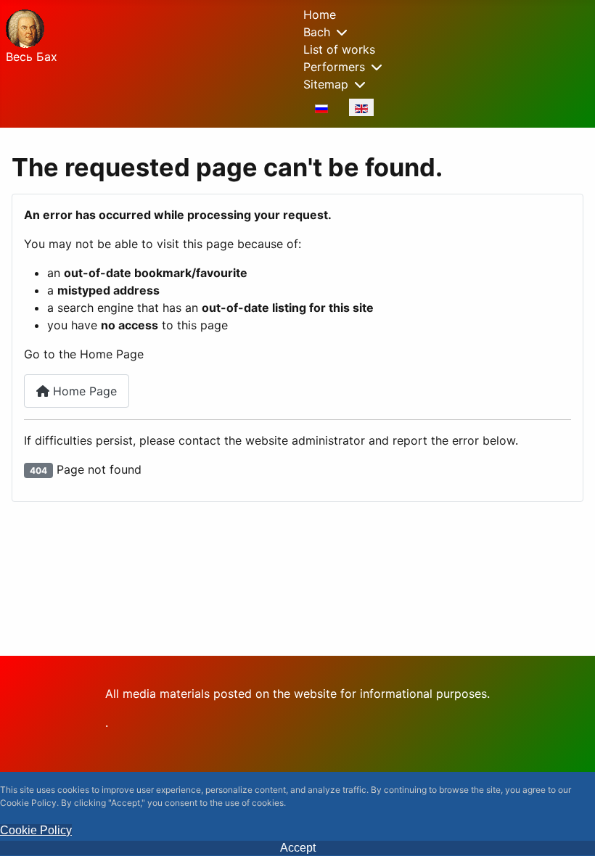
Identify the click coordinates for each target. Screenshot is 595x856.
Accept (298, 847)
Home (319, 14)
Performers (334, 66)
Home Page (83, 391)
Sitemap (325, 84)
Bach (316, 32)
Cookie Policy (36, 830)
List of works (339, 49)
